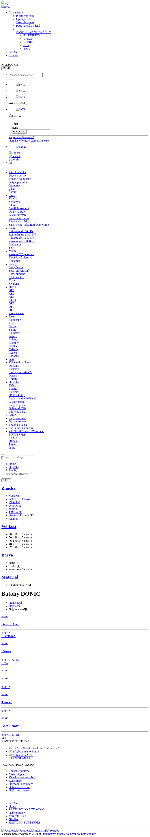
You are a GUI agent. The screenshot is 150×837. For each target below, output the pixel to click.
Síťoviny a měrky (19, 221)
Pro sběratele (16, 313)
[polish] (14, 159)
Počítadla (14, 369)
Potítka (13, 346)
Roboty (13, 378)
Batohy (13, 388)
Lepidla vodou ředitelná (22, 398)
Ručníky (14, 342)
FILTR (6, 480)
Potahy (13, 264)
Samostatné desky (19, 218)
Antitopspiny (16, 277)
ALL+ (12, 300)
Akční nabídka (17, 172)
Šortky (12, 191)
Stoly (12, 195)
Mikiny (13, 339)
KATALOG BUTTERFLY (25, 822)
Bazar (12, 414)
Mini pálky (15, 244)
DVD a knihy (17, 395)
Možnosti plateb (18, 774)
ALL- (12, 293)
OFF (11, 306)
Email (15, 123)
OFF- (12, 303)
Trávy (12, 280)
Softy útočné (16, 267)
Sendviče (14, 283)
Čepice (13, 352)
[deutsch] (14, 156)
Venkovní (14, 201)
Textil (12, 316)
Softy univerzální (19, 270)
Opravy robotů (24, 19)
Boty (11, 359)
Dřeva (12, 287)
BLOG (13, 51)
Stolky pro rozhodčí (20, 372)
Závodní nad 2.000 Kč (22, 241)
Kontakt (13, 55)
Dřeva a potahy (18, 175)
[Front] (5, 3)
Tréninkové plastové (20, 257)
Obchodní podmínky (21, 783)
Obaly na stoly (17, 211)
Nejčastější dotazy (19, 790)
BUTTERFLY (31, 35)
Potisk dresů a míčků (28, 25)
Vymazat (14, 495)
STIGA (27, 38)
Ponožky (14, 355)
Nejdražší (14, 605)
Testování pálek (25, 22)
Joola (26, 45)
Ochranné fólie (17, 408)
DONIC (28, 42)
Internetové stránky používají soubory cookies (69, 833)
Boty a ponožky (18, 182)
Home (12, 463)
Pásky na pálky (17, 411)
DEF (11, 290)
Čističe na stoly (17, 214)
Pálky (12, 188)
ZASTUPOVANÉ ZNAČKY (33, 32)
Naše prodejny (17, 812)
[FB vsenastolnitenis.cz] (8, 830)
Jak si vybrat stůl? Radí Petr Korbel (29, 224)
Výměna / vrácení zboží (22, 777)
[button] (79, 84)
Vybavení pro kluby (20, 362)
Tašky (12, 385)
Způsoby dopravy (19, 770)
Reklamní (14, 260)
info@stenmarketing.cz (25, 751)
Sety (11, 247)
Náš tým (13, 819)
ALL (12, 296)
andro (26, 48)
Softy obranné (17, 273)
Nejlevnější (15, 602)
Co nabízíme (16, 12)
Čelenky (13, 349)
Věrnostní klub (17, 816)
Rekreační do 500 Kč (21, 231)
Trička (12, 323)
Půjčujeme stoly (25, 15)
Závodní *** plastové (21, 254)
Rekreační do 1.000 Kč (22, 234)
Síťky (12, 205)
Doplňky (14, 382)
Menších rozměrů (19, 208)
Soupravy (14, 185)
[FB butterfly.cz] (23, 830)
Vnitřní (13, 198)
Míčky (12, 250)
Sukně (12, 329)
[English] (14, 152)
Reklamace (15, 780)
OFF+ (12, 309)
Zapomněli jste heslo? (21, 137)
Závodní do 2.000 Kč (21, 237)
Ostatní (13, 375)
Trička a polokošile (20, 178)
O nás (12, 806)
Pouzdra (13, 391)
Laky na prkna (17, 405)
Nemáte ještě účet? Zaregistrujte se (29, 140)
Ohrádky (14, 365)
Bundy (13, 336)
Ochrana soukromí (19, 787)
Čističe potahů (17, 401)
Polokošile (15, 319)
